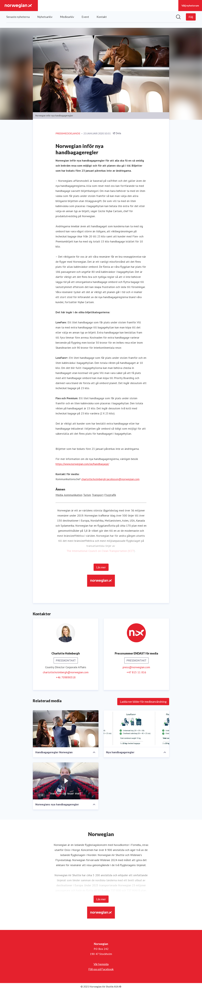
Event (85, 16)
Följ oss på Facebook (101, 969)
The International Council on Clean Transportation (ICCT (100, 551)
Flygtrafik (110, 495)
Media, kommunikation (69, 495)
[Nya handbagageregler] (136, 728)
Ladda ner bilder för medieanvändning (143, 701)
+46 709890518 (66, 677)
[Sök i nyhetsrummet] (178, 16)
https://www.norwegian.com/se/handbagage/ (82, 464)
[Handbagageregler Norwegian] (65, 728)
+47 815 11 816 (136, 672)
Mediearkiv (67, 16)
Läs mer (101, 567)
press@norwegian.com (136, 667)
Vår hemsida (101, 964)
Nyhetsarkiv (44, 16)
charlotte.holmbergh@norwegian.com (66, 672)
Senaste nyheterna (18, 16)
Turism (87, 495)
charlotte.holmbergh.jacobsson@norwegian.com (110, 479)
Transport (98, 495)
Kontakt (102, 16)
